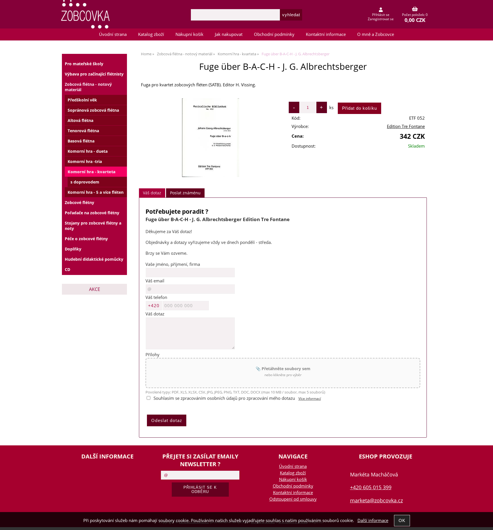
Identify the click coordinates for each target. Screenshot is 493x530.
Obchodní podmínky (274, 34)
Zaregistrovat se (381, 19)
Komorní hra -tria (85, 161)
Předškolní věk (82, 100)
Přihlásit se (380, 14)
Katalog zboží (151, 34)
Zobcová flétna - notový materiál (88, 86)
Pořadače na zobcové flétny (92, 212)
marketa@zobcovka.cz (376, 500)
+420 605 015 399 (370, 487)
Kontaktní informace (326, 34)
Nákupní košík (189, 34)
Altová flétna (80, 120)
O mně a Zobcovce (375, 34)
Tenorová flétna (83, 130)
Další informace (372, 520)
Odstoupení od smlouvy (293, 499)
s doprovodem (84, 182)
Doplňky (73, 249)
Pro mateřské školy (84, 63)
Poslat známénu (185, 192)
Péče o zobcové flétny (86, 238)
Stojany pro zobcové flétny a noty (93, 225)
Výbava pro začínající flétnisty (94, 74)
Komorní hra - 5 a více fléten (96, 192)
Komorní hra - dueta (88, 151)
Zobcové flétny (79, 202)
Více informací (309, 398)
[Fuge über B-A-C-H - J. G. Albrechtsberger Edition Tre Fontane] (210, 137)
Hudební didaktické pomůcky (94, 259)
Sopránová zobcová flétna (93, 110)
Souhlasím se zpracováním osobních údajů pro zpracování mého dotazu (224, 398)
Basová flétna (81, 141)
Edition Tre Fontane (406, 126)
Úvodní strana (113, 34)
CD (67, 269)
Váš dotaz (152, 192)
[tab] (152, 193)
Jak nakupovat (229, 34)
